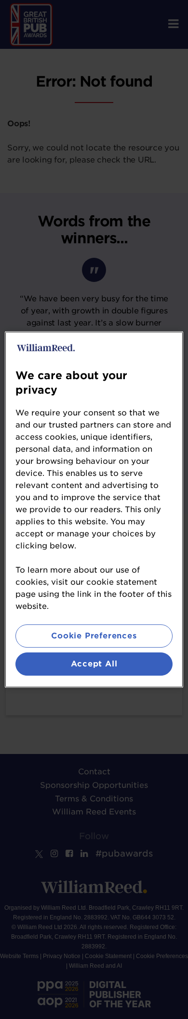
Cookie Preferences (93, 635)
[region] (94, 509)
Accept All (94, 663)
